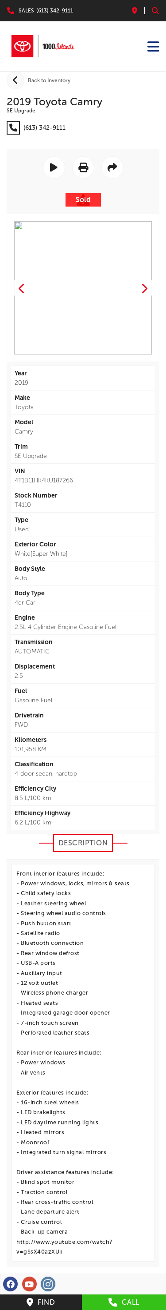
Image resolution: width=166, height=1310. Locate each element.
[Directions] (134, 10)
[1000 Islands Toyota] (42, 46)
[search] (155, 10)
